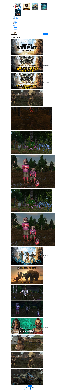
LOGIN (15, 27)
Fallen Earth (15, 19)
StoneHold (15, 24)
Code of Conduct (32, 389)
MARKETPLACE (15, 17)
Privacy (36, 389)
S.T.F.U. (15, 23)
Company (25, 389)
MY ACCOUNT (14, 26)
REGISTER (15, 29)
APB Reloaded (16, 18)
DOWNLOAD (14, 16)
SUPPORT (14, 25)
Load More (30, 386)
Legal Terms (28, 389)
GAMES (14, 2)
